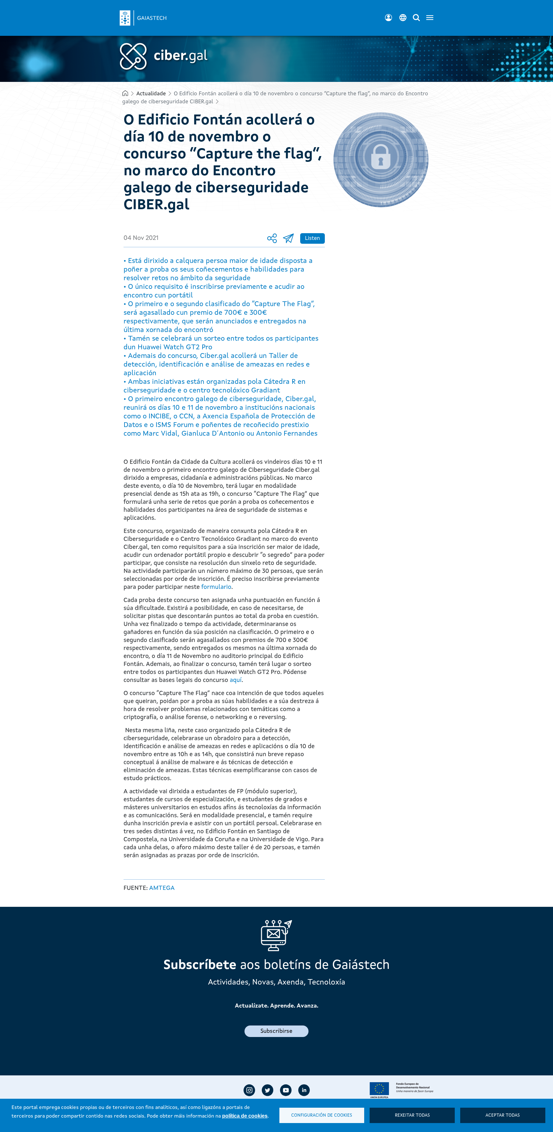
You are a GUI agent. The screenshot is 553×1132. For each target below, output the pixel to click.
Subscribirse (276, 1031)
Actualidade (151, 94)
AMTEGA (162, 888)
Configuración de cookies (321, 1115)
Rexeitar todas (412, 1115)
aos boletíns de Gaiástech (277, 965)
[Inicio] (150, 14)
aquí (236, 680)
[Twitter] (267, 1090)
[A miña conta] (388, 18)
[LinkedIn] (304, 1090)
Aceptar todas (502, 1115)
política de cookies (245, 1116)
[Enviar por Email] (290, 238)
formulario (216, 587)
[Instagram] (249, 1090)
